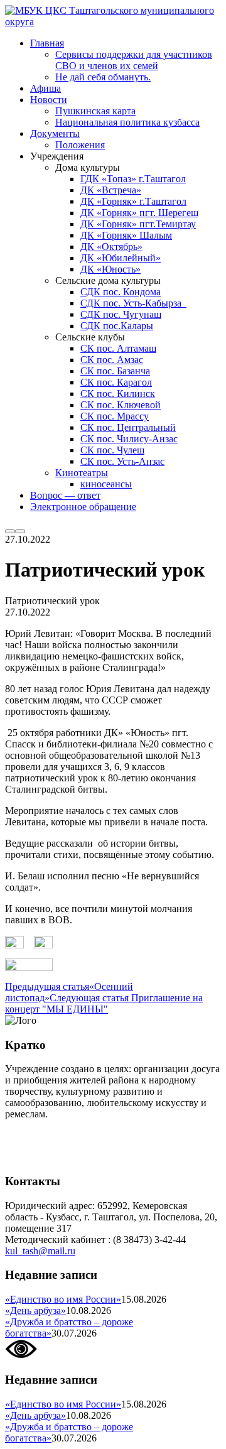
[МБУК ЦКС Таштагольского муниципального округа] (113, 21)
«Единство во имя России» (63, 1299)
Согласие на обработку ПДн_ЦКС (79, 1135)
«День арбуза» (35, 1310)
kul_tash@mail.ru (40, 1250)
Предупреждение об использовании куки (94, 1156)
